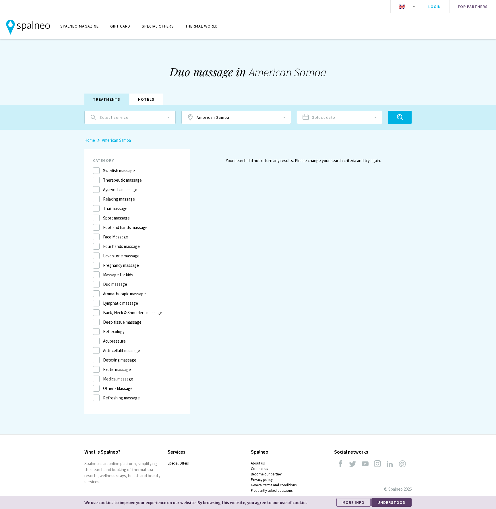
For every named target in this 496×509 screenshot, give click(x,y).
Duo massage (115, 284)
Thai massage (115, 208)
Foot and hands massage (125, 227)
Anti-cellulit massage (121, 350)
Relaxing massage (119, 199)
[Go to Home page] (28, 26)
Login (434, 6)
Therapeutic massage (122, 180)
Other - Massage (118, 388)
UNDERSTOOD (391, 502)
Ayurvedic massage (120, 189)
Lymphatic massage (120, 303)
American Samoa (116, 140)
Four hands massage (121, 246)
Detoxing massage (119, 360)
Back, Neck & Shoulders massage (132, 312)
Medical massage (118, 379)
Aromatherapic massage (124, 293)
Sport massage (116, 218)
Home (89, 140)
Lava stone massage (121, 256)
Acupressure (114, 341)
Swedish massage (119, 170)
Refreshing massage (121, 398)
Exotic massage (117, 369)
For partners (473, 6)
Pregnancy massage (121, 265)
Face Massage (115, 237)
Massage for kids (118, 274)
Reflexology (114, 331)
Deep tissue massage (122, 322)
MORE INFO (353, 502)
